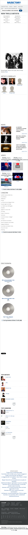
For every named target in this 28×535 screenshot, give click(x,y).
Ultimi (8, 509)
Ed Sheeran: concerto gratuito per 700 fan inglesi (14, 493)
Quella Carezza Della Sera (6, 171)
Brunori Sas (8, 388)
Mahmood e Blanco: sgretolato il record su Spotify (14, 483)
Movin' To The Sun (10, 416)
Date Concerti (22, 508)
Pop (2, 8)
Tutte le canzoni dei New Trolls (12, 232)
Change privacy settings (15, 513)
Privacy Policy (4, 512)
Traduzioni (3, 509)
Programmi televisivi (5, 505)
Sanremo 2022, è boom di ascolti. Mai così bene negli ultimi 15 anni (14, 488)
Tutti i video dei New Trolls (11, 189)
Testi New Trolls (7, 22)
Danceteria (8, 421)
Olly (7, 382)
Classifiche (3, 503)
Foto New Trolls (7, 19)
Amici (15, 6)
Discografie (7, 508)
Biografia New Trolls (18, 16)
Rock (10, 6)
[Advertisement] (14, 38)
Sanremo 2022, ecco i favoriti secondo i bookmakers (14, 491)
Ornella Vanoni (12, 85)
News (20, 8)
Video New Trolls (18, 22)
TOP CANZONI (6, 408)
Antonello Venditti (10, 399)
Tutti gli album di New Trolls (11, 320)
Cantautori (18, 502)
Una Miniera (17, 171)
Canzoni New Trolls (18, 19)
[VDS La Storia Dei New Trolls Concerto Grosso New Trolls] (8, 279)
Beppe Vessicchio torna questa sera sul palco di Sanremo (14, 480)
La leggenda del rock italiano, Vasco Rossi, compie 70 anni (14, 477)
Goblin (4, 93)
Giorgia (7, 393)
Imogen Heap (19, 85)
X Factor (2, 506)
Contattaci (4, 6)
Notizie (20, 6)
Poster (18, 181)
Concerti (8, 503)
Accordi (11, 508)
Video (21, 505)
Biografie (16, 508)
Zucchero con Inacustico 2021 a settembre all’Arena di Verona (14, 495)
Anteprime (13, 502)
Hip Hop (13, 503)
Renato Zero (4, 85)
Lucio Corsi (8, 377)
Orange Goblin (12, 93)
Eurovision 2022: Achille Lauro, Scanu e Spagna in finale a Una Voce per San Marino (14, 474)
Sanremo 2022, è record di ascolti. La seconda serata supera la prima (14, 485)
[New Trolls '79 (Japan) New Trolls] (8, 315)
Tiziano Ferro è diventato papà (14, 472)
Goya (7, 427)
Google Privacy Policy (5, 513)
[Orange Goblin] (12, 92)
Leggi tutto (24, 133)
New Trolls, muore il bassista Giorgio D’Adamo (21, 137)
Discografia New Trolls (6, 16)
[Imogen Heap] (19, 84)
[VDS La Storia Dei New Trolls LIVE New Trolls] (8, 297)
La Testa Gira (9, 432)
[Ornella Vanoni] (12, 84)
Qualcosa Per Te (10, 410)
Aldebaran (6, 186)
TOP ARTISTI (5, 375)
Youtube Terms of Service (13, 512)
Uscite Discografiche (11, 8)
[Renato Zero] (4, 84)
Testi (2, 508)
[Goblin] (4, 92)
